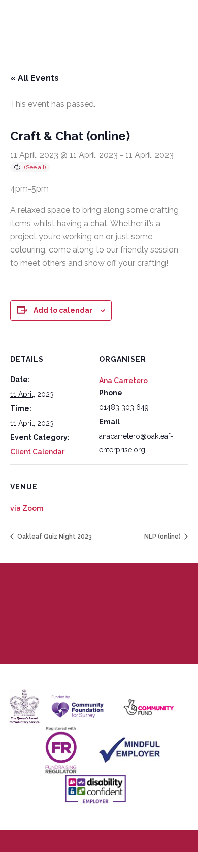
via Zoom (26, 508)
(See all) (35, 167)
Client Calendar (37, 452)
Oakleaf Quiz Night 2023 (54, 536)
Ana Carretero (123, 380)
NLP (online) (163, 536)
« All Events (34, 78)
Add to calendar (63, 310)
